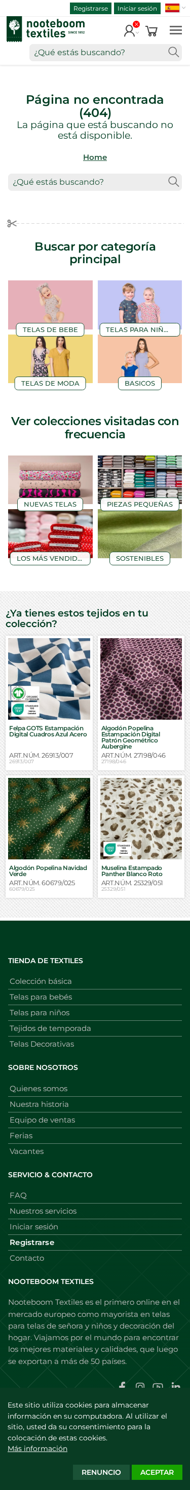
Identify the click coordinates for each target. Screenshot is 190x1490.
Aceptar (157, 1472)
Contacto (27, 1258)
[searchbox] (105, 52)
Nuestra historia (39, 1104)
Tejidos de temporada (50, 1028)
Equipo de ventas (42, 1120)
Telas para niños (39, 1012)
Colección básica (41, 981)
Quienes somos (38, 1088)
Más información (37, 1448)
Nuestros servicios (43, 1211)
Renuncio (101, 1472)
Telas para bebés (41, 997)
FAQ (18, 1195)
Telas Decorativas (42, 1044)
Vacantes (27, 1151)
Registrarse (90, 8)
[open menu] (176, 29)
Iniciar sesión (137, 8)
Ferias (21, 1135)
